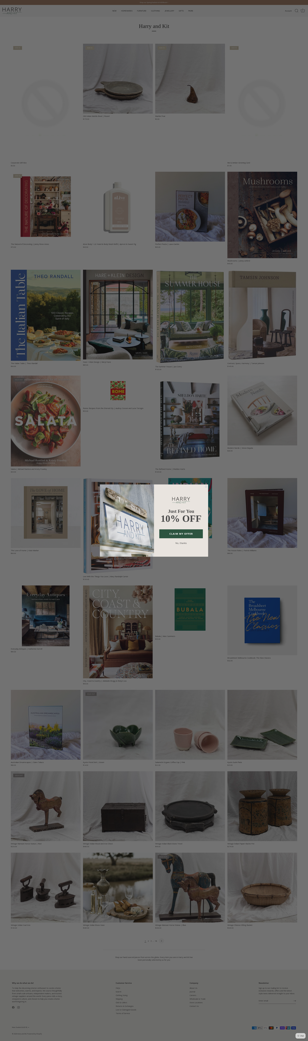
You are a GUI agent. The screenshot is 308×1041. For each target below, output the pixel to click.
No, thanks (181, 543)
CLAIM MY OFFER (181, 533)
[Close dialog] (206, 486)
